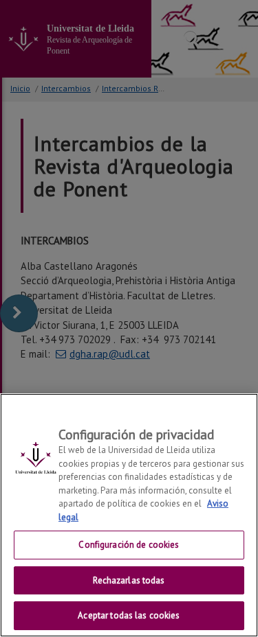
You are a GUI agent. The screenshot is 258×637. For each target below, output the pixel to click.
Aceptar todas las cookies (129, 615)
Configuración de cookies (128, 545)
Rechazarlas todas (128, 580)
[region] (129, 515)
